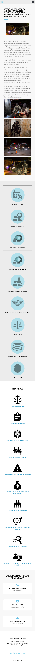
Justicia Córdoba (17, 378)
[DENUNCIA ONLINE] (17, 601)
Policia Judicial (17, 334)
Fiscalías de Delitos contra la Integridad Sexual (17, 528)
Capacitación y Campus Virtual (17, 356)
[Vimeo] (21, 653)
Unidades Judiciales (17, 226)
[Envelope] (11, 653)
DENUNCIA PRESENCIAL (17, 621)
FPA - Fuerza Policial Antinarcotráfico (17, 313)
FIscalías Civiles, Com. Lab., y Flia (17, 440)
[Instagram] (24, 653)
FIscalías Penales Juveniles (17, 457)
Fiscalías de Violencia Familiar (17, 510)
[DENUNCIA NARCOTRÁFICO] (17, 585)
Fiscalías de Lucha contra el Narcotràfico (17, 474)
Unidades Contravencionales (17, 291)
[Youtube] (19, 653)
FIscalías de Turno (17, 204)
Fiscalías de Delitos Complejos (17, 546)
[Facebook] (14, 653)
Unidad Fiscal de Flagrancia (17, 269)
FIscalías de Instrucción (17, 423)
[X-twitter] (16, 653)
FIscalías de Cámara (17, 406)
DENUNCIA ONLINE (17, 605)
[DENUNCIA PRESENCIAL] (17, 618)
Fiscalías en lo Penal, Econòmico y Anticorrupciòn (17, 492)
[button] (33, 1)
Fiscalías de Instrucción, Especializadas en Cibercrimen (17, 564)
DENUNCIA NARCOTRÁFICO (17, 588)
